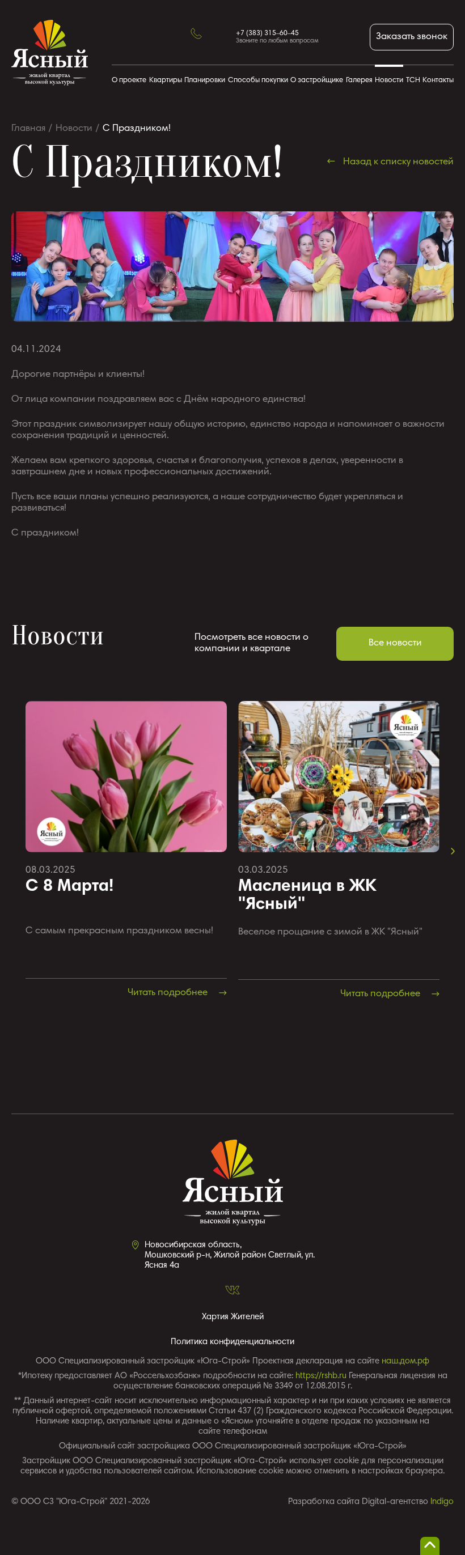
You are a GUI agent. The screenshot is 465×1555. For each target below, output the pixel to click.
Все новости (395, 643)
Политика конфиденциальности (232, 1342)
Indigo (442, 1502)
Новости (389, 80)
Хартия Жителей (233, 1317)
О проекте (129, 80)
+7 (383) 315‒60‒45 (267, 33)
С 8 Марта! (69, 886)
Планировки (204, 80)
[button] (453, 851)
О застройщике (316, 80)
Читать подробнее (169, 993)
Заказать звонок (411, 37)
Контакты (438, 80)
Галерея (359, 80)
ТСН (413, 80)
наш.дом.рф (405, 1361)
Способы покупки (258, 80)
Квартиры (165, 80)
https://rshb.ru (320, 1376)
